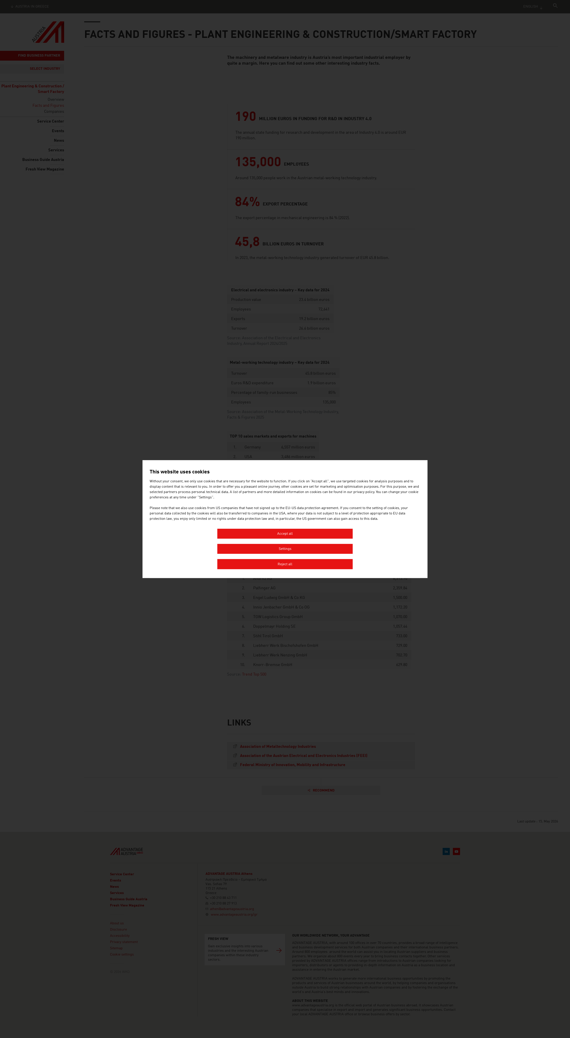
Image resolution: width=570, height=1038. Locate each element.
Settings (285, 549)
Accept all (285, 534)
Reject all (285, 564)
